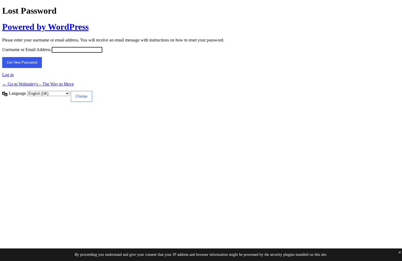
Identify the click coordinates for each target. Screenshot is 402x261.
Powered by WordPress (45, 27)
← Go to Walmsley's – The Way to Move (38, 84)
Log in (8, 74)
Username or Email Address (26, 49)
